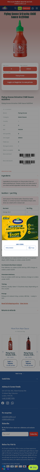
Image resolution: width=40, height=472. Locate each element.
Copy (32, 248)
